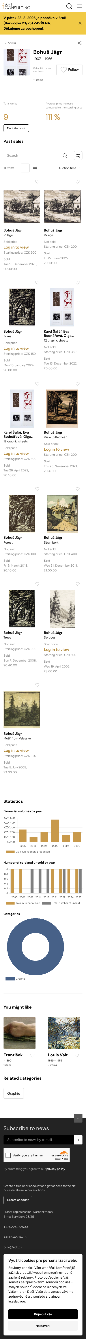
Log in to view (16, 247)
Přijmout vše (43, 1314)
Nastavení (43, 1325)
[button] (78, 1118)
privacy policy (55, 1169)
